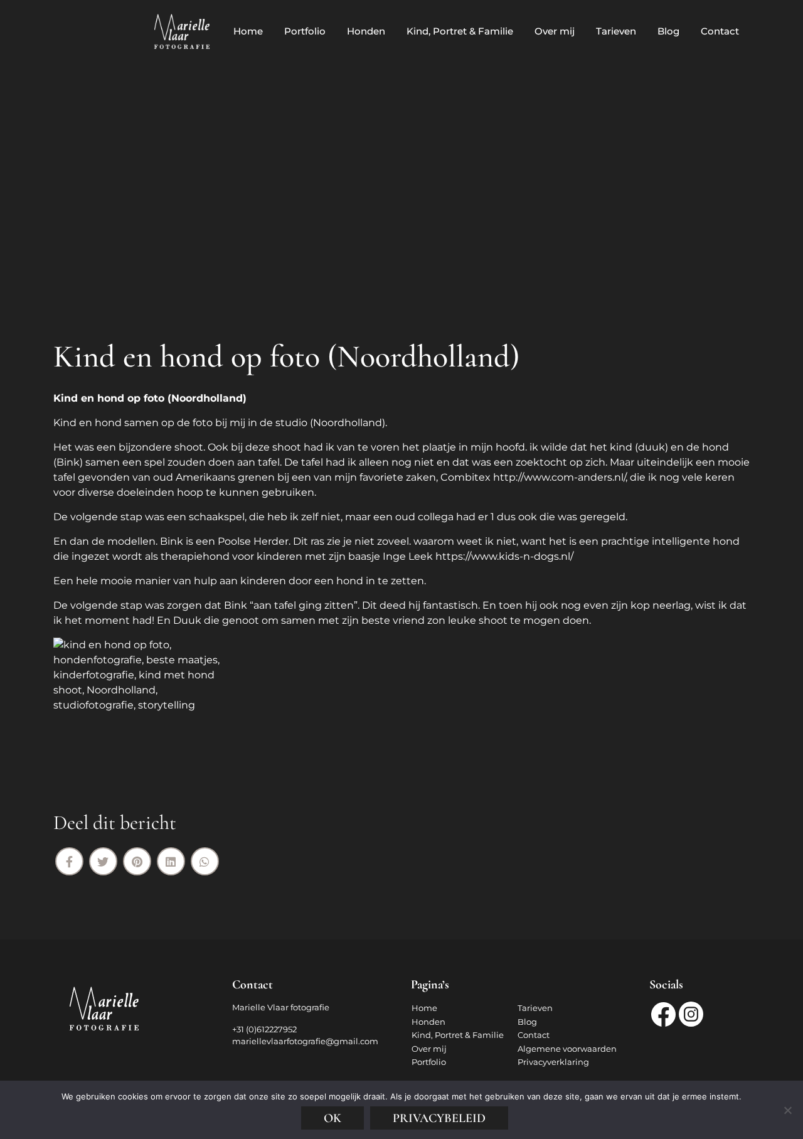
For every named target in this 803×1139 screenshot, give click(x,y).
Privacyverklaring (553, 1062)
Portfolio (305, 31)
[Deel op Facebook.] (69, 861)
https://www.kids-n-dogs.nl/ (504, 556)
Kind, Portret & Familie (460, 31)
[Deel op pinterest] (137, 861)
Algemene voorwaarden (567, 1049)
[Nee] (787, 1110)
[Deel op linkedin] (171, 861)
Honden (366, 31)
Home (248, 31)
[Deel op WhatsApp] (205, 861)
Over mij (554, 31)
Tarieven (616, 31)
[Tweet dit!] (103, 861)
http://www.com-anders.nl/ (559, 477)
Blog (668, 31)
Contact (720, 31)
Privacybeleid (439, 1118)
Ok (332, 1118)
